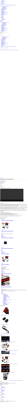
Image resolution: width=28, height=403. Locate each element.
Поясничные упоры (3, 387)
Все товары (2, 16)
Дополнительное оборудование (4, 30)
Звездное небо (2, 12)
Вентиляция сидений (3, 9)
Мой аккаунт (3, 18)
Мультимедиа (2, 31)
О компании (2, 399)
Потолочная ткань (3, 13)
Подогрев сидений (5, 303)
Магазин (2, 3)
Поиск (2, 47)
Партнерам (2, 391)
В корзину (2, 235)
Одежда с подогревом (4, 8)
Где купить (2, 1)
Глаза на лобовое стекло (3, 11)
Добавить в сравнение (3, 293)
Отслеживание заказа (3, 397)
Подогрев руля (3, 7)
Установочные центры (3, 19)
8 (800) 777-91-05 (2, 0)
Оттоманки (2, 10)
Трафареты (5, 301)
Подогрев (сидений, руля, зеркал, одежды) (5, 6)
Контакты (2, 17)
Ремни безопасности (5, 300)
